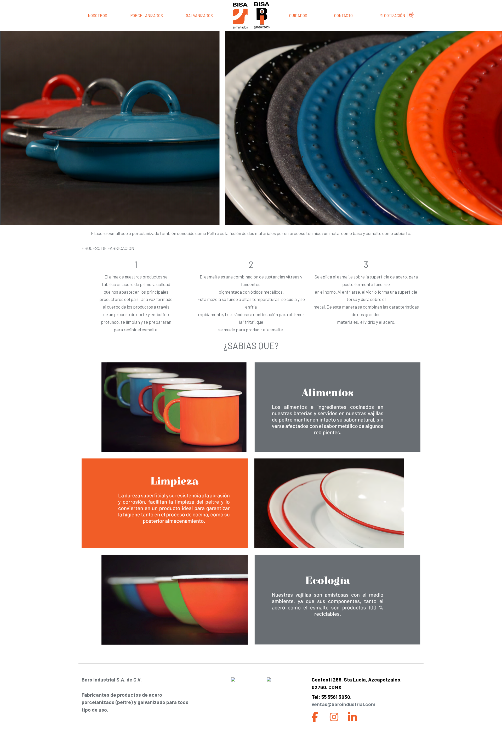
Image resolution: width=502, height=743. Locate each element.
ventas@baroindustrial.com (343, 704)
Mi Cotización (392, 15)
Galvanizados (199, 15)
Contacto (343, 15)
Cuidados (298, 15)
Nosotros (97, 15)
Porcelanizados (146, 15)
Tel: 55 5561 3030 (331, 697)
